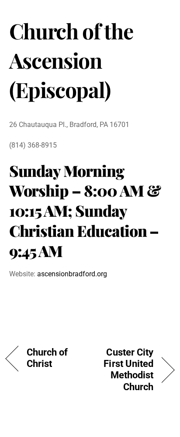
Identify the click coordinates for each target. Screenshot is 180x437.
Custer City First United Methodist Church (124, 369)
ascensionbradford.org (72, 274)
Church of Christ (47, 358)
